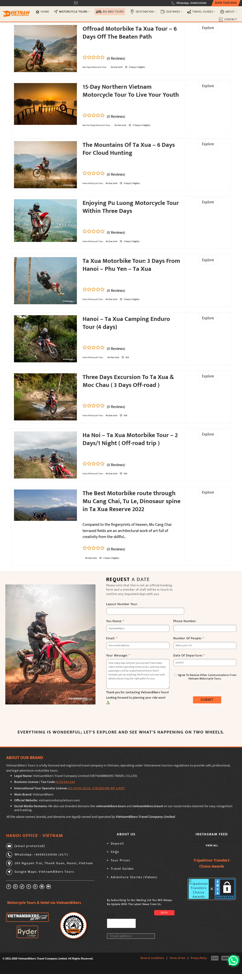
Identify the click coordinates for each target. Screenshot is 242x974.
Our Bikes (173, 11)
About (230, 11)
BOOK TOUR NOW (226, 3)
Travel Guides (202, 11)
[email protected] (89, 3)
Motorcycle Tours (73, 11)
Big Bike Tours (113, 11)
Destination (145, 11)
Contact (230, 19)
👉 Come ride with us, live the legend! (121, 521)
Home (45, 11)
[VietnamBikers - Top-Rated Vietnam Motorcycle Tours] (16, 13)
